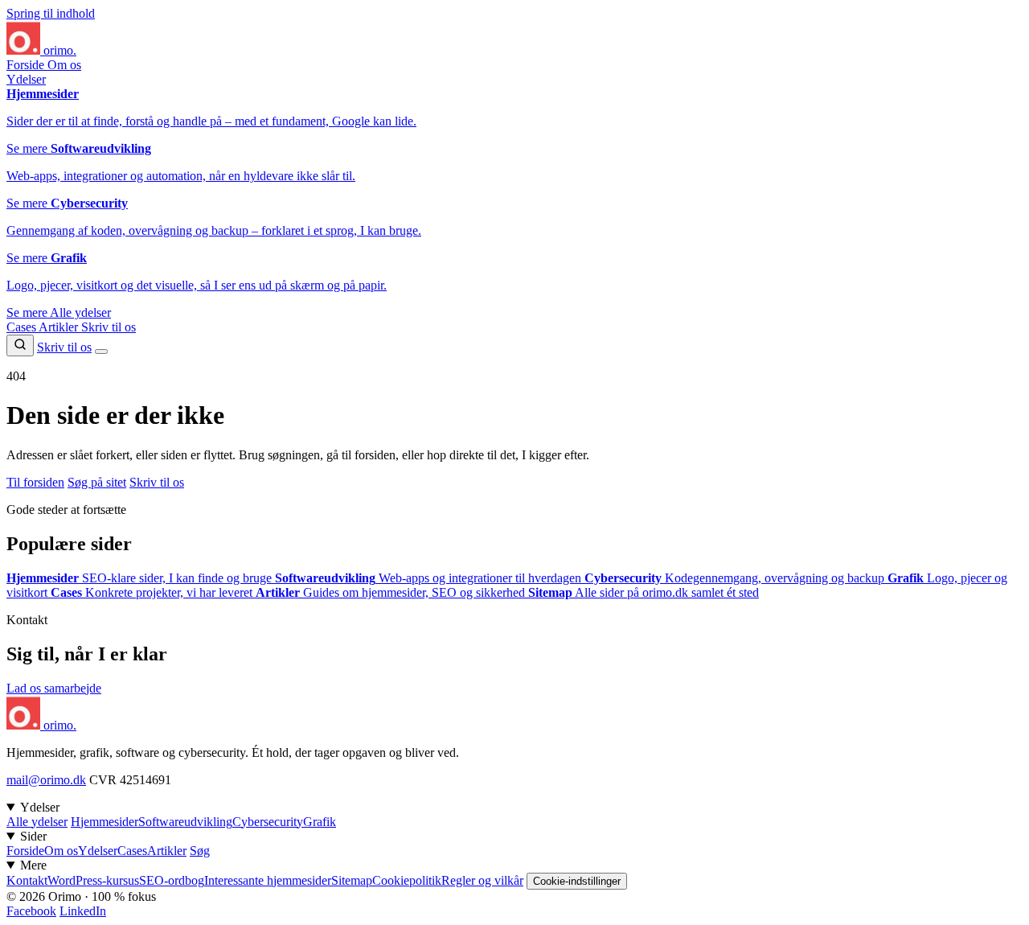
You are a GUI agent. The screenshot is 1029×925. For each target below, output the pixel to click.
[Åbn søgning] (20, 345)
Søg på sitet (97, 482)
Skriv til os (108, 327)
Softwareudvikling (185, 821)
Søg (200, 850)
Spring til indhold (50, 13)
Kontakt (26, 880)
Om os (64, 65)
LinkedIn (82, 911)
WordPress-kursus (93, 880)
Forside (26, 65)
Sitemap (351, 880)
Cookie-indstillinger (577, 881)
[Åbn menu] (101, 351)
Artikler (60, 327)
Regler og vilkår (482, 880)
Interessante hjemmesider (267, 880)
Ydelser (26, 79)
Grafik (319, 821)
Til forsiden (35, 482)
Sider (33, 836)
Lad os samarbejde (53, 688)
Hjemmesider (104, 821)
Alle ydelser (80, 312)
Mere (33, 865)
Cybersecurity (267, 821)
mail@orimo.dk (46, 780)
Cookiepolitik (406, 880)
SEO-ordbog (171, 880)
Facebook (31, 911)
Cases (22, 327)
